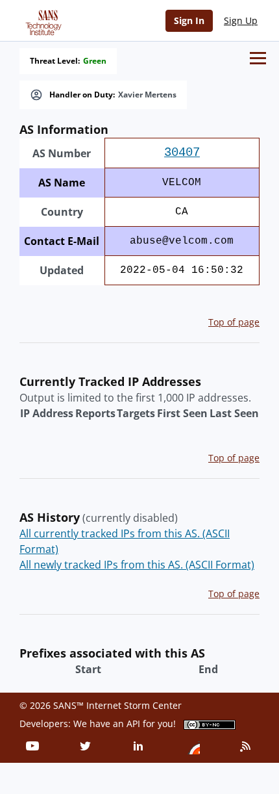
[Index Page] (41, 20)
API (133, 723)
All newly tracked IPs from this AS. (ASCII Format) (136, 564)
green (94, 61)
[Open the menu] (258, 58)
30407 (182, 153)
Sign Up (241, 20)
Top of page (234, 322)
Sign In (189, 20)
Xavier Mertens (147, 95)
